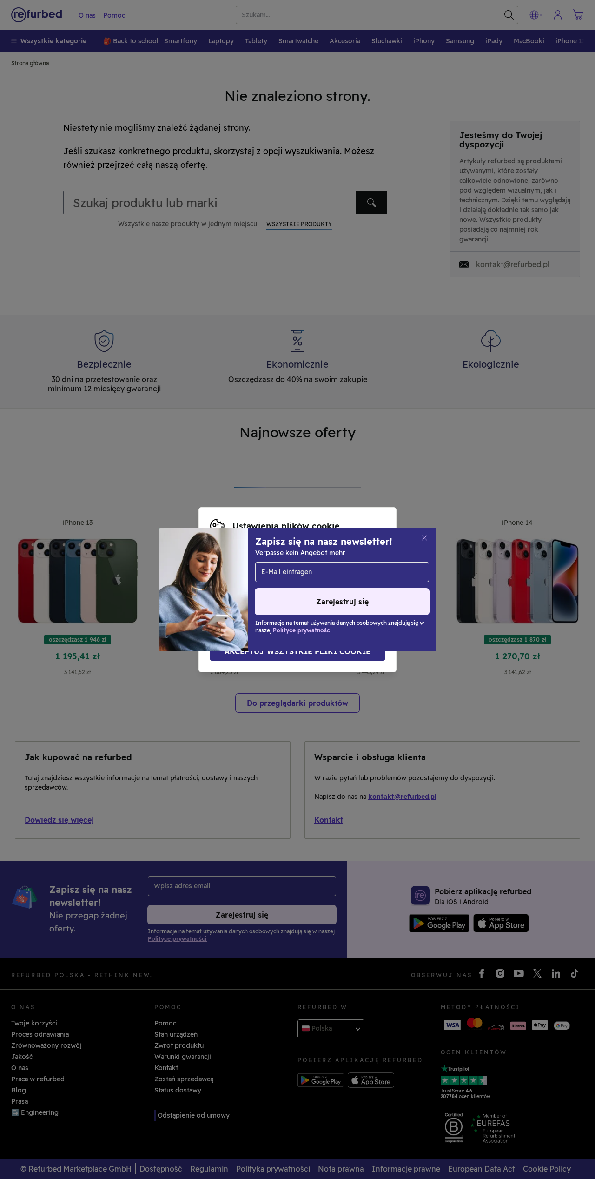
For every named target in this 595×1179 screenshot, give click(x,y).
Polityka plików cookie (331, 585)
